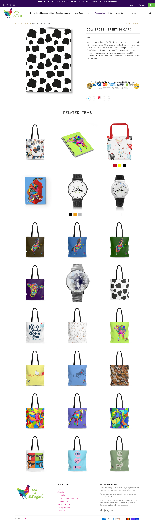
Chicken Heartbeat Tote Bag (35, 368)
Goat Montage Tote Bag (120, 368)
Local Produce (42, 13)
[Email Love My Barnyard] (14, 5)
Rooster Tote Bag (35, 142)
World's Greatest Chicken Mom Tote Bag (35, 326)
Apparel (67, 13)
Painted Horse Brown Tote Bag (35, 240)
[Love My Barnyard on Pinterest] (7, 5)
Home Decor (79, 13)
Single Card (93, 68)
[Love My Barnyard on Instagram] (10, 5)
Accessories (100, 13)
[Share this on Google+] (104, 98)
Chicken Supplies (56, 13)
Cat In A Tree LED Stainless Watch (120, 191)
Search (60, 489)
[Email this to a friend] (109, 98)
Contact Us (61, 495)
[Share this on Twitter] (88, 98)
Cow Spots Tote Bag (120, 283)
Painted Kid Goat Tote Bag (77, 411)
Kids (110, 13)
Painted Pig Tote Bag (120, 326)
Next (136, 23)
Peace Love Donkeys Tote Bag (120, 454)
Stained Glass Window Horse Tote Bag (120, 411)
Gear (90, 13)
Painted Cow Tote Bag (35, 283)
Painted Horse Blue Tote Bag (77, 240)
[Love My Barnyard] (13, 13)
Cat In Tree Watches (77, 191)
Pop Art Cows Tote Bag (35, 454)
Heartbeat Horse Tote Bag (77, 368)
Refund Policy (62, 501)
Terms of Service (63, 504)
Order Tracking (62, 511)
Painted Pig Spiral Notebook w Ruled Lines (77, 142)
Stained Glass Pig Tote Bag (35, 411)
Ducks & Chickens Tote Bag (77, 326)
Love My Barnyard (27, 519)
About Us (119, 13)
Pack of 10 (105, 68)
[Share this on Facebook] (94, 98)
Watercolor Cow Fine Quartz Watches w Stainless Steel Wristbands (77, 283)
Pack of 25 (116, 68)
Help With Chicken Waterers (67, 498)
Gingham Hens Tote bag (120, 142)
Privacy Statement (64, 508)
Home (32, 13)
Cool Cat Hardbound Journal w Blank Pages (35, 191)
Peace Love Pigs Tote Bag (77, 454)
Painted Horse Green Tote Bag (120, 240)
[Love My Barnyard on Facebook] (4, 5)
